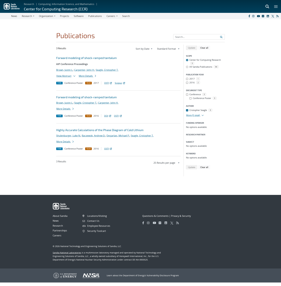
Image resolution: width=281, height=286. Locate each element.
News (14, 16)
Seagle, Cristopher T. (107, 70)
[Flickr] (263, 16)
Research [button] (27, 16)
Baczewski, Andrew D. (93, 135)
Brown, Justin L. (64, 70)
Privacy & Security (181, 216)
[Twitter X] (273, 16)
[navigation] (144, 49)
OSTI (106, 82)
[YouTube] (259, 16)
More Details (86, 76)
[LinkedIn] (268, 16)
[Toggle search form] (267, 6)
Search (126, 16)
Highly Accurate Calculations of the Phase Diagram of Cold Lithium (100, 130)
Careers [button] (111, 16)
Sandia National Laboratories (67, 252)
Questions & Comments (155, 216)
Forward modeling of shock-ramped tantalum (86, 58)
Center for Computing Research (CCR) (56, 9)
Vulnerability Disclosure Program (163, 275)
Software (79, 16)
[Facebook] (249, 16)
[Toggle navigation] (5, 16)
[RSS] (278, 16)
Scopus (118, 82)
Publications (95, 16)
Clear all (205, 47)
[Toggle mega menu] (276, 6)
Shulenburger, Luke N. (68, 135)
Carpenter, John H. (84, 70)
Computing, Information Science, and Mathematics (66, 4)
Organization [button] (46, 16)
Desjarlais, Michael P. (118, 135)
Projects (64, 16)
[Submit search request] (221, 37)
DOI (106, 115)
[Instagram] (254, 16)
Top (272, 282)
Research (29, 4)
